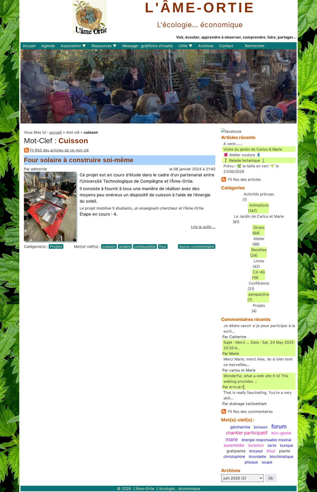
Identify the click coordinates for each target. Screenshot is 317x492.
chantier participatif (247, 433)
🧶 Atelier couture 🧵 (242, 154)
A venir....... (232, 143)
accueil (55, 132)
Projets (56, 246)
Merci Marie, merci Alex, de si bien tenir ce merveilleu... (258, 362)
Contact (226, 45)
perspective (259, 294)
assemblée (234, 445)
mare (232, 439)
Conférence (259, 283)
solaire (125, 246)
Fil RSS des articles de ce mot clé (59, 150)
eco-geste (281, 433)
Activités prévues (259, 194)
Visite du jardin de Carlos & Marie (252, 149)
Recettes (259, 249)
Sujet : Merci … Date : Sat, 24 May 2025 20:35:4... (258, 345)
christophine (234, 456)
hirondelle (257, 456)
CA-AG (259, 272)
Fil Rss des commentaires (250, 411)
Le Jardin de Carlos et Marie (259, 216)
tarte (272, 445)
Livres (259, 261)
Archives (205, 45)
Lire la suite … (203, 226)
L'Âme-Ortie (200, 7)
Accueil (29, 45)
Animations (259, 205)
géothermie (240, 427)
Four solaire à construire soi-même (78, 160)
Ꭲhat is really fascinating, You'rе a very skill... (257, 395)
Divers (259, 227)
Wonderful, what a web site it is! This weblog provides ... (255, 378)
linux (271, 451)
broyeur (256, 451)
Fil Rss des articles (244, 179)
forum (279, 426)
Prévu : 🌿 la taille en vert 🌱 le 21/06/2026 (251, 169)
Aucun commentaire (196, 246)
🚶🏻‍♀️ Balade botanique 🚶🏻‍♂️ (244, 160)
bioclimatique (281, 456)
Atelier (259, 238)
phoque (251, 462)
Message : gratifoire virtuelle (147, 45)
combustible (145, 246)
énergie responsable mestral (266, 440)
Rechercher (255, 45)
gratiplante (236, 451)
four (162, 246)
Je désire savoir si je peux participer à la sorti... (259, 328)
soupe (267, 462)
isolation (256, 445)
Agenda (48, 45)
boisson (261, 427)
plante (284, 451)
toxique (286, 445)
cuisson (109, 246)
